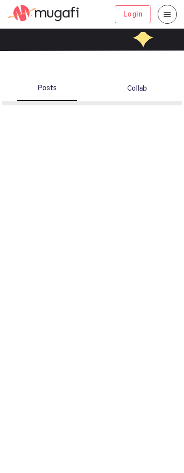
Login (132, 14)
